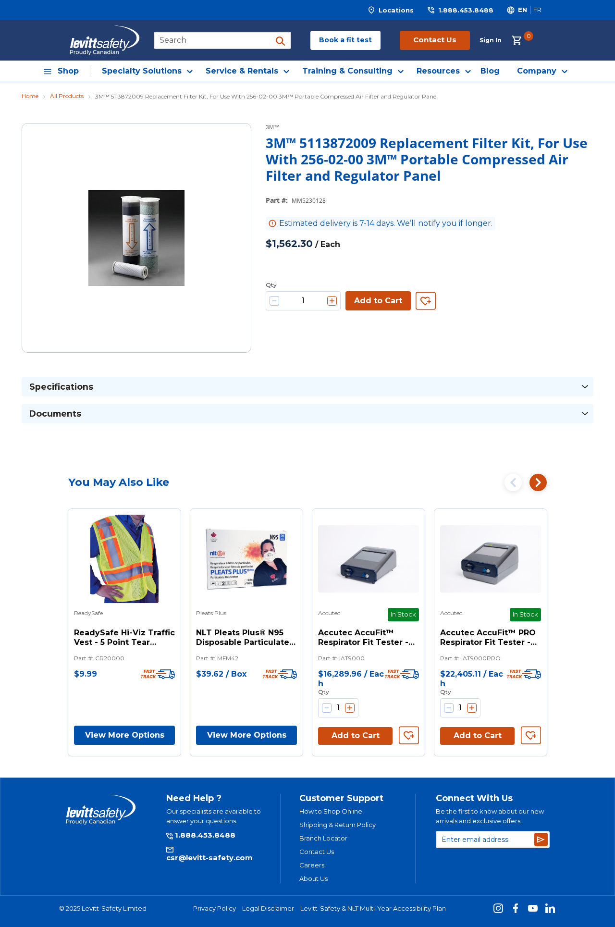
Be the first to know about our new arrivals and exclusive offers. (490, 816)
